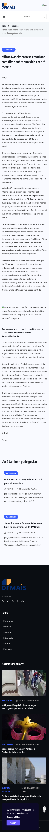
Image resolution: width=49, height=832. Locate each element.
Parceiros (15, 26)
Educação (8, 638)
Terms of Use (13, 817)
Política (7, 626)
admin (10, 489)
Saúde (6, 643)
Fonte (4, 440)
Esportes (7, 649)
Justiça (7, 632)
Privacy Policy (17, 813)
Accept (13, 823)
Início (4, 26)
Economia (8, 621)
